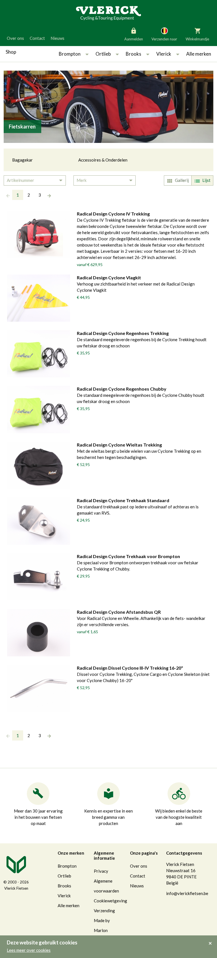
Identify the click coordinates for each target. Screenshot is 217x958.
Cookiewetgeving (110, 900)
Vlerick (163, 54)
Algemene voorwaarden (106, 885)
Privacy (101, 871)
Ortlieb (103, 54)
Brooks (133, 54)
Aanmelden (133, 39)
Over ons (15, 38)
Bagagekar (22, 159)
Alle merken (198, 54)
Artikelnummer (20, 180)
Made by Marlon (102, 925)
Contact (37, 38)
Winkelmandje (197, 39)
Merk (81, 180)
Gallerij (182, 180)
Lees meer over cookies (29, 950)
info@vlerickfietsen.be (187, 893)
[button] (87, 54)
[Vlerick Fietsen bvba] (108, 12)
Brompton (70, 54)
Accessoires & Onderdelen (102, 159)
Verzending (104, 910)
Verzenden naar (164, 39)
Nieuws (57, 38)
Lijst (206, 180)
